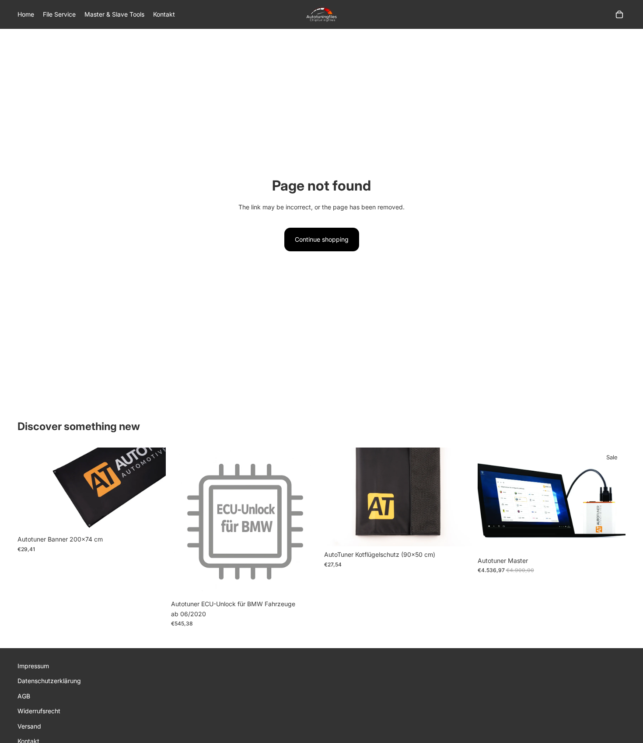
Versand (29, 725)
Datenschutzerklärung (49, 680)
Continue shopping (322, 239)
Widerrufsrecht (38, 711)
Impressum (33, 666)
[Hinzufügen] (152, 517)
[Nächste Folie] (153, 489)
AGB (23, 695)
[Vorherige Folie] (30, 489)
